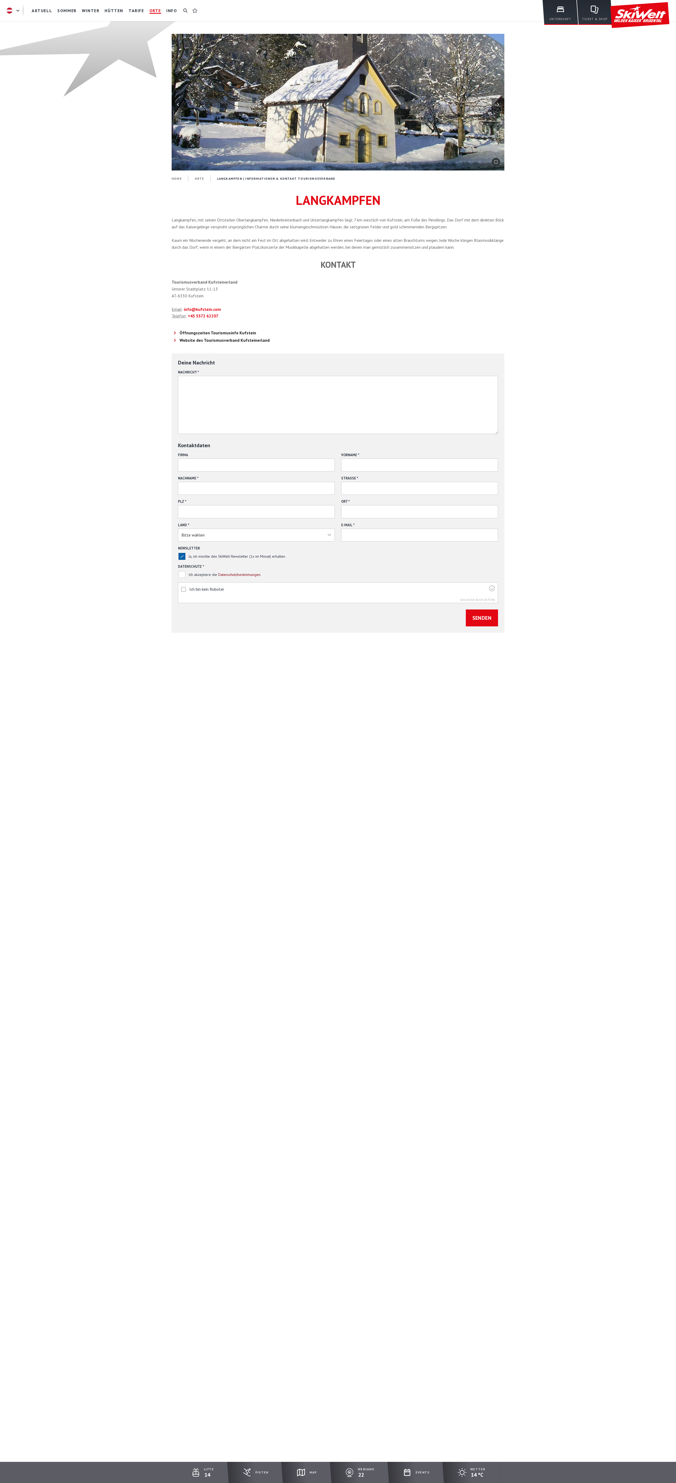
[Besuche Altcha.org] (492, 589)
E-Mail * (348, 525)
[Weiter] (498, 104)
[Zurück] (178, 104)
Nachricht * (188, 372)
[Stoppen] (496, 162)
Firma (183, 455)
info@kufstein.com (202, 309)
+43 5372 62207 (203, 315)
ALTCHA (489, 600)
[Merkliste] (195, 10)
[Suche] (185, 10)
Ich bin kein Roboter (206, 589)
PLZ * (182, 501)
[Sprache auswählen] (13, 10)
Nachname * (188, 478)
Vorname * (350, 455)
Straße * (349, 478)
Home (177, 179)
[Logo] (640, 15)
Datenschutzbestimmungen (239, 574)
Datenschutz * (191, 566)
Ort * (345, 501)
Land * (183, 525)
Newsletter (189, 548)
